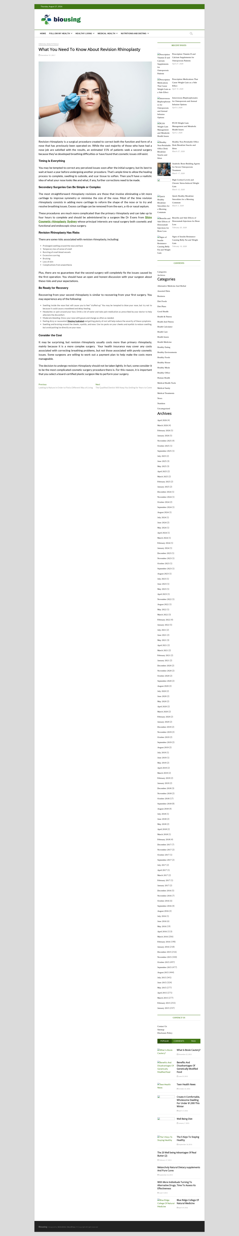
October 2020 (163, 676)
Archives (161, 275)
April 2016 (162, 931)
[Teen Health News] (166, 1084)
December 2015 (164, 952)
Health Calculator (164, 327)
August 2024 (163, 512)
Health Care (162, 332)
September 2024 (164, 507)
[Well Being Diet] (166, 1119)
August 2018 (163, 809)
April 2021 (162, 645)
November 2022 (164, 599)
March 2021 (162, 650)
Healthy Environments (167, 352)
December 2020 (164, 666)
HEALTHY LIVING (84, 33)
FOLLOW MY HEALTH (59, 33)
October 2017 (163, 855)
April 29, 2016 (183, 1207)
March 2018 (162, 834)
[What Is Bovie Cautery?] (166, 1050)
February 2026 (163, 430)
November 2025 (164, 441)
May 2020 (161, 701)
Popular (164, 1041)
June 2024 (161, 522)
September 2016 (164, 906)
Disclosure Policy (164, 1033)
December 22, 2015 (185, 1054)
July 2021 (161, 630)
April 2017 (162, 870)
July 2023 (161, 579)
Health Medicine (164, 342)
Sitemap (160, 1030)
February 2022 (163, 620)
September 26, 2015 (166, 1175)
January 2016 (163, 947)
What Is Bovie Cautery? (188, 1049)
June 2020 (161, 696)
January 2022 (163, 625)
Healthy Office (163, 373)
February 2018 (163, 839)
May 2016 (161, 926)
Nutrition (161, 403)
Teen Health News (186, 1084)
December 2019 (164, 727)
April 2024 (162, 533)
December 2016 (164, 891)
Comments (179, 1041)
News (159, 398)
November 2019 (164, 732)
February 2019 (163, 778)
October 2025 (163, 446)
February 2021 (163, 655)
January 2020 (163, 722)
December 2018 (164, 788)
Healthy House (163, 362)
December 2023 (164, 553)
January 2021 (163, 660)
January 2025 (163, 487)
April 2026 (162, 420)
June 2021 (161, 635)
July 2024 (161, 517)
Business (161, 296)
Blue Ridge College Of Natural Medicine (188, 1202)
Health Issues (163, 337)
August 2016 (163, 911)
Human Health (163, 378)
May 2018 (161, 824)
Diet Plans (161, 306)
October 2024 (163, 502)
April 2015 (162, 993)
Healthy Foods (163, 357)
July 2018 (161, 814)
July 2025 (161, 456)
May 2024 (161, 528)
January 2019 (163, 783)
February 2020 (163, 717)
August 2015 (163, 972)
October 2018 (163, 798)
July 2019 (161, 752)
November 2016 (164, 896)
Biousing (43, 1226)
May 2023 (161, 589)
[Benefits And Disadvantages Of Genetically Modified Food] (166, 1062)
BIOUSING (62, 1227)
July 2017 (161, 865)
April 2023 (162, 594)
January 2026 (163, 436)
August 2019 (163, 747)
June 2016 (161, 921)
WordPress (71, 1227)
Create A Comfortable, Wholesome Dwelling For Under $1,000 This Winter (188, 1101)
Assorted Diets (163, 291)
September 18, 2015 (185, 1144)
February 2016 (163, 942)
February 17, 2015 (165, 1160)
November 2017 (164, 850)
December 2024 (164, 492)
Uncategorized (163, 408)
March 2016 (162, 937)
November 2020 (164, 671)
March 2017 (162, 875)
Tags (193, 1041)
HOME (43, 33)
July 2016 (161, 916)
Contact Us (162, 1026)
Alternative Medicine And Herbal (171, 286)
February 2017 (163, 880)
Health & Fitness (164, 317)
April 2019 (162, 768)
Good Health (162, 311)
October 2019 (163, 737)
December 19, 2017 (47, 55)
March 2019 (162, 773)
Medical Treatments (165, 393)
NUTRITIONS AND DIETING (133, 33)
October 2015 (163, 962)
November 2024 (164, 497)
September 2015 (164, 967)
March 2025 (162, 476)
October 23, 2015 (184, 1089)
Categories (162, 272)
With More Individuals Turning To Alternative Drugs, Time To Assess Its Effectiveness (176, 1185)
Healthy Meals (163, 368)
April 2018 (162, 829)
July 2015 (161, 977)
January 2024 (163, 548)
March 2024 (162, 538)
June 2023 (161, 584)
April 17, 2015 (183, 1111)
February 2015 (163, 1003)
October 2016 (163, 901)
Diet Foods (162, 301)
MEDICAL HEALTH (106, 33)
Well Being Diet (184, 1118)
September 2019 (164, 742)
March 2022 (162, 615)
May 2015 (161, 988)
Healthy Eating (163, 347)
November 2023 (164, 558)
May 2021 (161, 640)
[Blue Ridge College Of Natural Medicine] (166, 1200)
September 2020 (164, 681)
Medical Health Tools (49, 44)
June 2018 (161, 819)
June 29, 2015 (183, 1076)
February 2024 (163, 543)
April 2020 (162, 706)
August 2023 (163, 574)
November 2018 (164, 793)
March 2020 (162, 712)
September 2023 (164, 568)
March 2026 (162, 425)
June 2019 (161, 758)
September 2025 (164, 451)
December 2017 (164, 844)
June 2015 (161, 982)
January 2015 (163, 1008)
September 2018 (164, 804)
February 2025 (163, 482)
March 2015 (162, 998)
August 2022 (163, 604)
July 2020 (161, 691)
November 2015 (164, 957)
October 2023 (163, 563)
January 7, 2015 (183, 1123)
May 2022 (161, 609)
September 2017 (164, 860)
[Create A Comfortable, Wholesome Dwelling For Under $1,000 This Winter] (166, 1097)
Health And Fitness (165, 322)
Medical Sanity (163, 388)
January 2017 (163, 885)
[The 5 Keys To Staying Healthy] (166, 1137)
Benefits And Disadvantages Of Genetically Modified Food (187, 1067)
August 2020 (163, 686)
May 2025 (161, 466)
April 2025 (162, 471)
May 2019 (161, 763)
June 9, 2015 (163, 1193)
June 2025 (161, 461)
